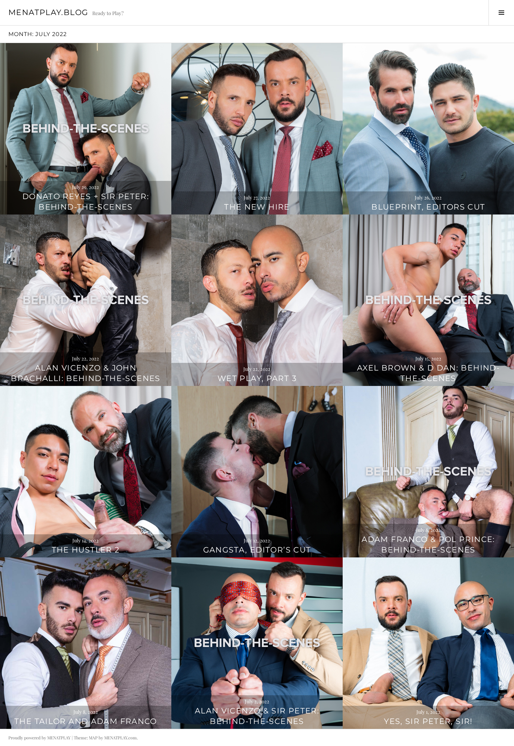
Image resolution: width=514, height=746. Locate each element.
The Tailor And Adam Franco (85, 721)
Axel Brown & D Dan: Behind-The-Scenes (428, 373)
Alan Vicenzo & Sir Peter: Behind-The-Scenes (257, 716)
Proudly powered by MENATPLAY (39, 737)
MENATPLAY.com (120, 737)
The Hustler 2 (86, 550)
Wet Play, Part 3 (257, 378)
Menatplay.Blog (48, 12)
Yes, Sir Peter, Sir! (428, 721)
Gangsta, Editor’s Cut (257, 550)
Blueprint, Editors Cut (428, 207)
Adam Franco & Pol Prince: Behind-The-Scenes (428, 545)
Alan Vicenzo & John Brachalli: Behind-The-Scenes (85, 373)
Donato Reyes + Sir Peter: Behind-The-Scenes (85, 202)
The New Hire (257, 207)
